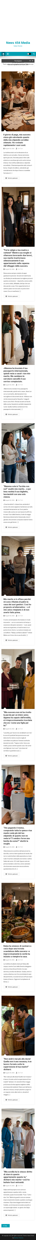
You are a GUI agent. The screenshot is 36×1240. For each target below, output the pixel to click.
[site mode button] (29, 54)
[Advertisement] (18, 19)
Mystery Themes (18, 1238)
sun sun (20, 148)
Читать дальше (13, 178)
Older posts (7, 1226)
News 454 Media (18, 43)
